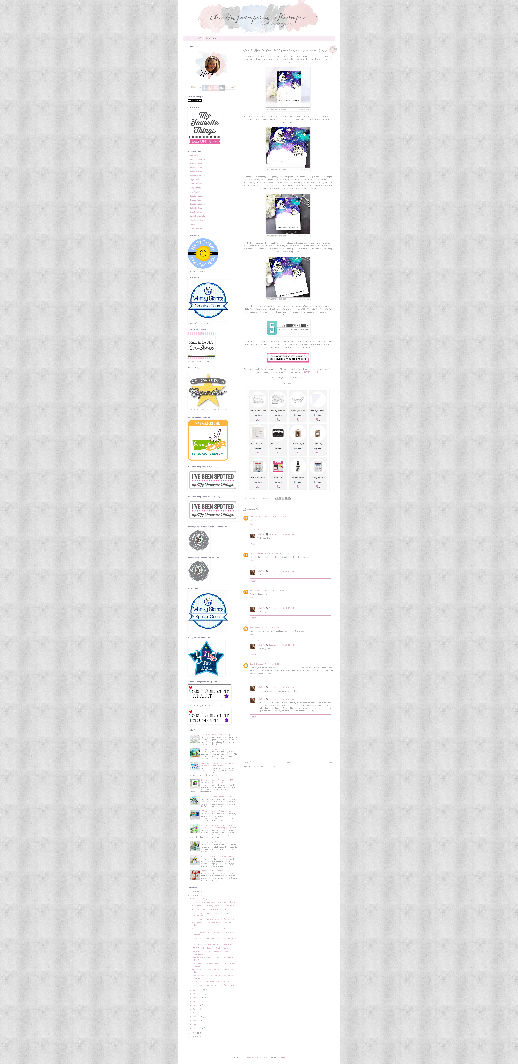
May (195, 1013)
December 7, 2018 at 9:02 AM (268, 664)
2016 (192, 1037)
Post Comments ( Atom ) (267, 767)
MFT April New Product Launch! (214, 749)
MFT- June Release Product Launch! (216, 797)
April (195, 1017)
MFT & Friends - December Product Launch (210, 948)
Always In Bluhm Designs (256, 1057)
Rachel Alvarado (197, 216)
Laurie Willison (197, 204)
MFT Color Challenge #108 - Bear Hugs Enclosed (213, 902)
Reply (252, 524)
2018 (192, 896)
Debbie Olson (196, 168)
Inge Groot (195, 180)
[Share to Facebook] (286, 498)
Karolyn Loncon (197, 196)
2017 (192, 1033)
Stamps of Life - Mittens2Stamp (215, 871)
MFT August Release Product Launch (216, 811)
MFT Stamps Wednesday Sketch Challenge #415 (212, 944)
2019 (192, 892)
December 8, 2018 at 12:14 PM (282, 699)
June (195, 1009)
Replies (256, 529)
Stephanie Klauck (197, 220)
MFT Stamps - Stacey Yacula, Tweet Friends (211, 929)
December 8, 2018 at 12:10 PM (282, 534)
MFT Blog (278, 341)
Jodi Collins (196, 184)
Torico (193, 224)
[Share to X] (283, 498)
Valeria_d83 (255, 590)
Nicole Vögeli (196, 212)
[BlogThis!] (279, 498)
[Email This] (276, 498)
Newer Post (248, 762)
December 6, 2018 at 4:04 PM (273, 590)
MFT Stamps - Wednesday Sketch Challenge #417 (213, 906)
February (197, 1024)
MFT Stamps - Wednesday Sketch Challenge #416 (213, 919)
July (195, 1005)
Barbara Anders (197, 163)
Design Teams (210, 38)
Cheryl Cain (255, 517)
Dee (251, 627)
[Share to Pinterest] (289, 498)
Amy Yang (194, 155)
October (196, 994)
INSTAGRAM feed (310, 372)
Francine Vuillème (198, 176)
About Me (197, 38)
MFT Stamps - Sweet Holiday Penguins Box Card (213, 982)
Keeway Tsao (195, 200)
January (196, 1028)
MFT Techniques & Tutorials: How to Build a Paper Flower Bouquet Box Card (218, 826)
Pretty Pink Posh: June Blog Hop (215, 735)
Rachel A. (261, 534)
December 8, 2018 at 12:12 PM (282, 687)
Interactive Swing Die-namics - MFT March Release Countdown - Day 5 (217, 781)
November (197, 990)
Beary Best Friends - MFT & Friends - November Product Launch (218, 764)
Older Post (327, 762)
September (197, 998)
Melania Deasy (196, 208)
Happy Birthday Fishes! (211, 842)
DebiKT (252, 664)
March (195, 1021)
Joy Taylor (195, 192)
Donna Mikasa (196, 172)
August (196, 1002)
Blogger (282, 1057)
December (197, 899)
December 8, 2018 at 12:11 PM (282, 608)
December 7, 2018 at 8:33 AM (266, 627)
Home (187, 38)
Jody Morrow (195, 188)
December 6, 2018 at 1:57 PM (276, 553)
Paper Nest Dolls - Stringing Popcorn (209, 910)
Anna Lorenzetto (197, 159)
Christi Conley (256, 553)
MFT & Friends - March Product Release (218, 856)
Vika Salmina (196, 228)
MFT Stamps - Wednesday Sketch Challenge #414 (213, 985)
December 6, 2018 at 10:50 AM (274, 517)
